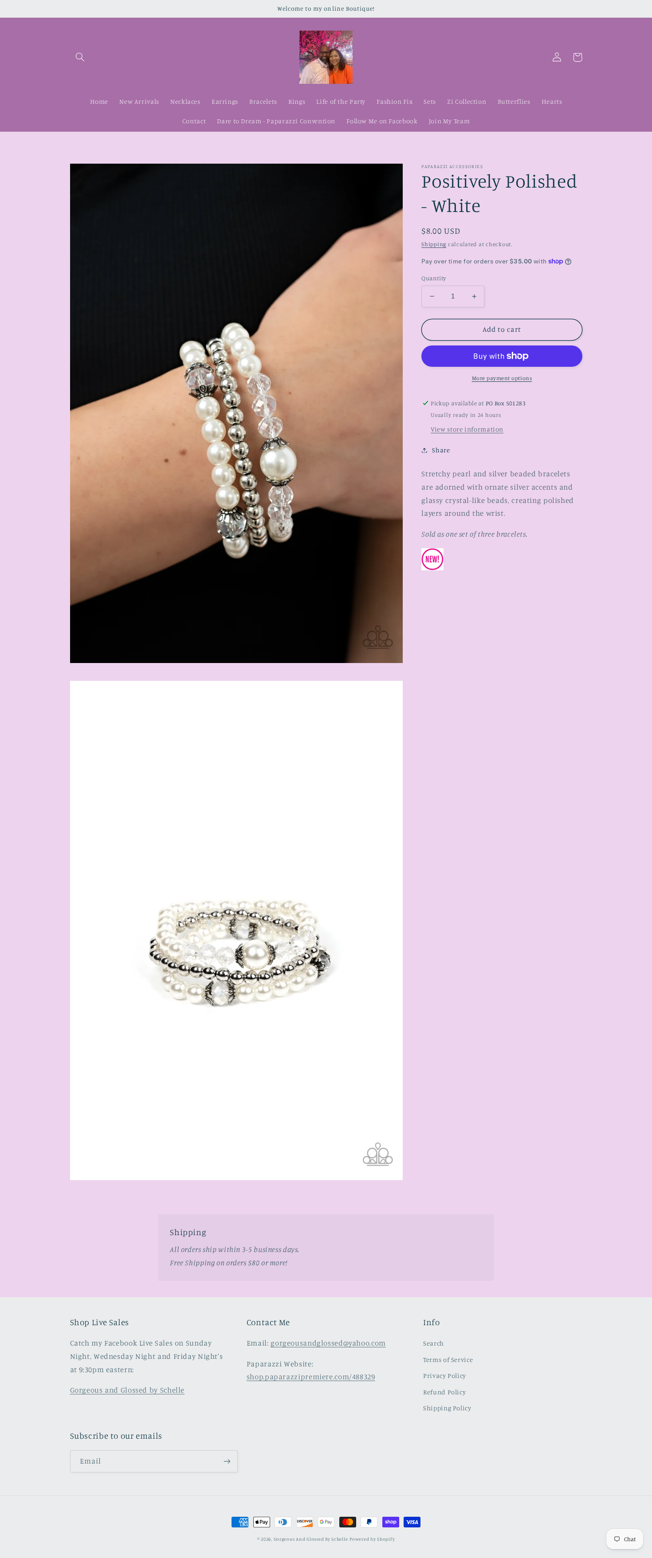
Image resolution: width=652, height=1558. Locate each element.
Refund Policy (444, 1392)
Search (433, 1343)
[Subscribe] (226, 1461)
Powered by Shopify (372, 1539)
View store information (467, 429)
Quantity (433, 278)
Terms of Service (448, 1359)
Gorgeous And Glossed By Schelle (311, 1539)
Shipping (433, 243)
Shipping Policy (447, 1408)
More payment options (502, 378)
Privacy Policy (444, 1375)
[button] (80, 57)
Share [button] (441, 450)
